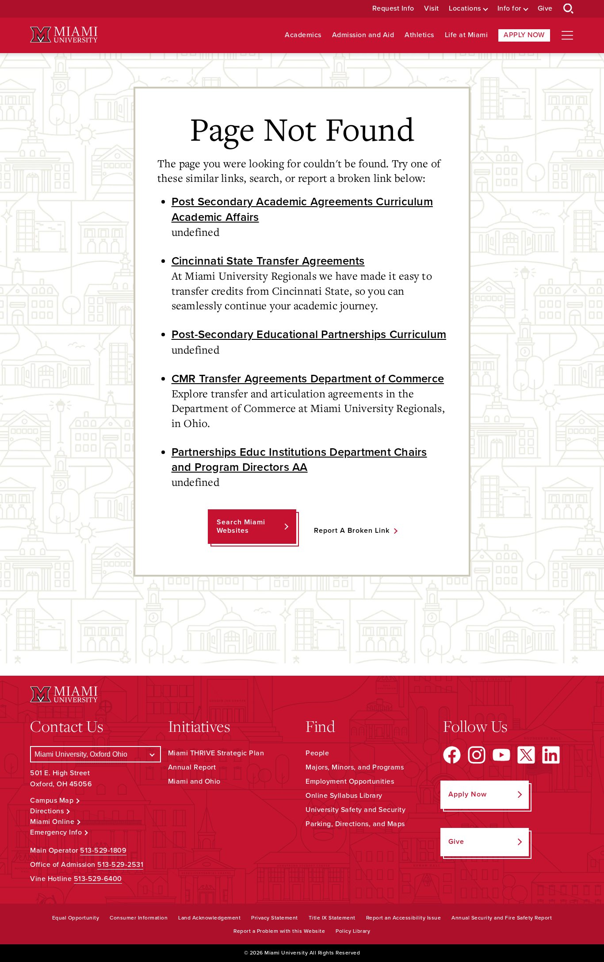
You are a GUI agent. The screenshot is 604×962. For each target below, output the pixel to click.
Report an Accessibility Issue (403, 918)
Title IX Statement (332, 918)
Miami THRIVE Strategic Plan (216, 753)
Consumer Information (139, 918)
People (317, 753)
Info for (509, 8)
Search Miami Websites (241, 526)
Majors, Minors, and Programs (355, 767)
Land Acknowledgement (209, 918)
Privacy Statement (274, 918)
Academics (303, 35)
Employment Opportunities (350, 781)
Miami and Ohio (194, 781)
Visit (431, 8)
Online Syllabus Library (344, 795)
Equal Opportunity (75, 918)
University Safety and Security (355, 809)
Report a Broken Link (352, 530)
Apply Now (524, 35)
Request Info (393, 8)
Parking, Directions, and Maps (355, 824)
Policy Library (353, 931)
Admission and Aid (363, 35)
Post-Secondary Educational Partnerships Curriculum (309, 334)
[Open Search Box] (568, 9)
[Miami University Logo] (63, 35)
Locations (465, 8)
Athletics (419, 35)
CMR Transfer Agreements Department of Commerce (308, 378)
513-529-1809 (103, 850)
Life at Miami (466, 35)
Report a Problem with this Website (279, 931)
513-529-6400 (98, 878)
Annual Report (192, 767)
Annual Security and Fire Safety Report (501, 918)
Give (545, 8)
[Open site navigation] (567, 35)
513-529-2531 (120, 864)
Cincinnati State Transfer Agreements (268, 261)
